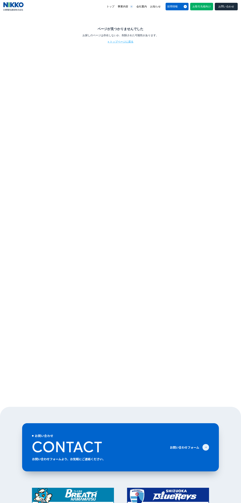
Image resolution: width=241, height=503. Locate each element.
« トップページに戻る (120, 41)
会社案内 (141, 6)
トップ (110, 6)
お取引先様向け (201, 6)
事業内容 (123, 6)
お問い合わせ (226, 6)
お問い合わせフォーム (184, 447)
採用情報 (172, 6)
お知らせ (155, 6)
